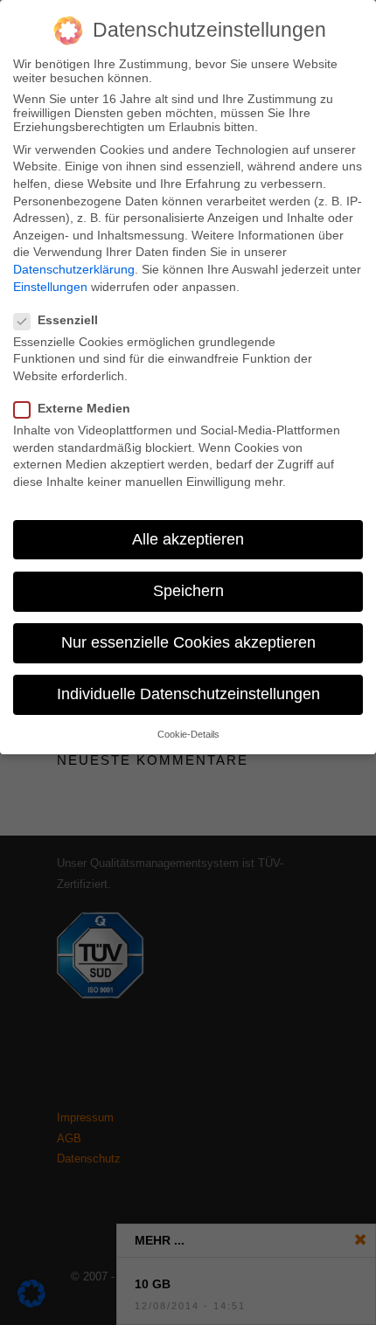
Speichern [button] (188, 591)
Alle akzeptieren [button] (188, 539)
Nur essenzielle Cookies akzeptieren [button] (188, 642)
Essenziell (68, 320)
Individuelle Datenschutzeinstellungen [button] (188, 694)
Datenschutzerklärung (74, 269)
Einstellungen (50, 287)
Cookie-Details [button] (188, 734)
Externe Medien (84, 408)
